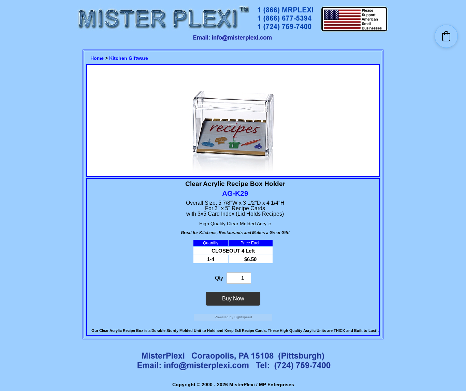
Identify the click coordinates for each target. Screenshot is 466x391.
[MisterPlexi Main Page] (163, 31)
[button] (446, 36)
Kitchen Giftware (128, 58)
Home (97, 58)
